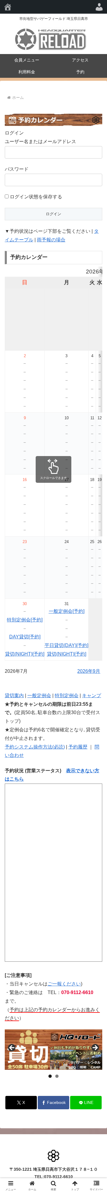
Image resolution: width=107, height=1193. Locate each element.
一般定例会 (39, 695)
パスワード (17, 169)
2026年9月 (88, 671)
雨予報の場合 (51, 239)
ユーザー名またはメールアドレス (40, 141)
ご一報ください (64, 983)
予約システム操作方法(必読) (35, 746)
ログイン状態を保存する (35, 196)
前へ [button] (12, 1048)
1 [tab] (50, 1076)
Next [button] (94, 1048)
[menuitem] (99, 7)
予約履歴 (77, 746)
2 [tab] (57, 1076)
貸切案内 (14, 695)
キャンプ (91, 695)
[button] (95, 888)
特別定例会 (66, 695)
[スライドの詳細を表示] (53, 1049)
